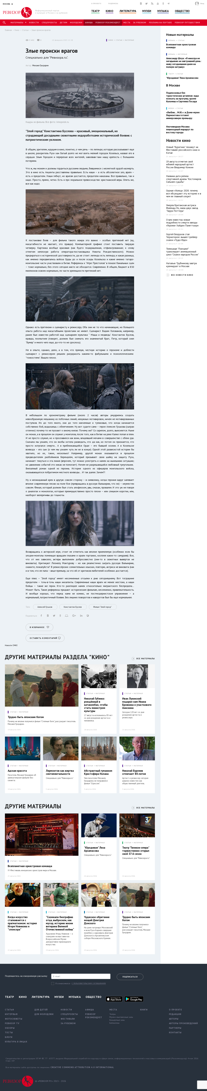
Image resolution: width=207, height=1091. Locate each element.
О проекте (96, 3)
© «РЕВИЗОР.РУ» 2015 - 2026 (50, 1081)
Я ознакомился (62, 983)
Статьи (25, 30)
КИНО (110, 40)
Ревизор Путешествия (187, 22)
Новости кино (178, 140)
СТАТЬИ (119, 40)
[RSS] (152, 3)
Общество (182, 11)
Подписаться (130, 977)
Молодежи (76, 22)
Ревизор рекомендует (107, 22)
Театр (95, 11)
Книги (144, 1009)
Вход (202, 3)
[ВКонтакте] (141, 3)
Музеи (146, 11)
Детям (63, 22)
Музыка (163, 11)
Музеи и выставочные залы (121, 1017)
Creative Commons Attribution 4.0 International (82, 1067)
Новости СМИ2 (11, 645)
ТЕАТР (171, 74)
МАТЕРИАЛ (129, 40)
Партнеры (175, 1028)
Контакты (175, 1032)
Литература (128, 11)
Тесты (9, 1032)
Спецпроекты (49, 22)
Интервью (182, 54)
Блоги (9, 1037)
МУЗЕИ (171, 108)
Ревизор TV (12, 1023)
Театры (112, 1014)
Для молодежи (44, 1014)
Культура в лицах (16, 1041)
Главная (8, 30)
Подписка (113, 3)
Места (126, 22)
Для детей (41, 1009)
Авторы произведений (183, 1023)
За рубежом (139, 22)
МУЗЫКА (171, 40)
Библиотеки (114, 1023)
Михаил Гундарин (40, 65)
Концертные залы (117, 1020)
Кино (109, 11)
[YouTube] (158, 3)
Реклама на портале (160, 22)
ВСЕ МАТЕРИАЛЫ (145, 658)
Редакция (175, 1014)
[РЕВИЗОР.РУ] (17, 12)
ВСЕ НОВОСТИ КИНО (182, 275)
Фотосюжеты (13, 1018)
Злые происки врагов (41, 30)
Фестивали (68, 1018)
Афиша (89, 22)
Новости (34, 22)
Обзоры (10, 1028)
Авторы (174, 1018)
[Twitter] (146, 3)
